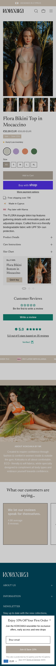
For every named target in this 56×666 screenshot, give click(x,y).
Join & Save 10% (28, 649)
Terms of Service (33, 660)
